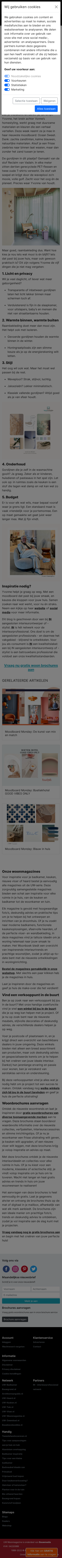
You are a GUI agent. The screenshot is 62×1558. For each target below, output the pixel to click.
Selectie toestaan (26, 101)
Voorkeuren (18, 80)
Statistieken (19, 85)
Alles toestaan (46, 108)
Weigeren (49, 101)
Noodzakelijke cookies (26, 76)
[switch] (7, 80)
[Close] (56, 7)
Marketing (17, 89)
